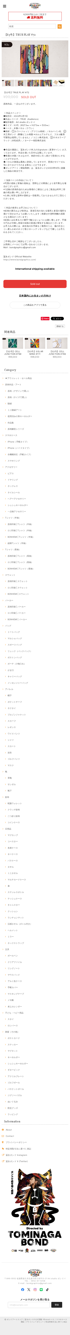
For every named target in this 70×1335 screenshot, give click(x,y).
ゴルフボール (14, 1082)
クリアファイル (15, 962)
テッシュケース (15, 898)
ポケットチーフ (15, 702)
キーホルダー (14, 1057)
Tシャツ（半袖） (13, 517)
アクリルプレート (16, 1076)
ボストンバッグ (15, 657)
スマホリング (14, 460)
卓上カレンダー (15, 1006)
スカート (12, 746)
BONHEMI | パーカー (17, 619)
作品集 (11, 422)
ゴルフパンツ (14, 759)
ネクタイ (12, 708)
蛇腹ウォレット (15, 803)
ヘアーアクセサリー (17, 498)
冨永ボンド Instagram (16, 1155)
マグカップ (13, 835)
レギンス (12, 727)
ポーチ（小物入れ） (17, 663)
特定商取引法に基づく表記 (18, 1148)
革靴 (10, 778)
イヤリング (13, 479)
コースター (13, 841)
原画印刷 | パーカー (17, 606)
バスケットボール (16, 1089)
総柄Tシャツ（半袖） (17, 543)
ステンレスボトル (16, 892)
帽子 (10, 695)
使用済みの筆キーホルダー (20, 416)
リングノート (14, 968)
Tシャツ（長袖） (13, 549)
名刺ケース (13, 848)
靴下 (10, 790)
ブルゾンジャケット (17, 714)
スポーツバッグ (15, 644)
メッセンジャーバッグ (18, 683)
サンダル (12, 784)
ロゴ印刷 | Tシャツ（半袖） (20, 530)
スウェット (10, 575)
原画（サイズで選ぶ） (18, 397)
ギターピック (14, 1070)
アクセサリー (11, 467)
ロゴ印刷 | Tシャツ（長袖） (20, 562)
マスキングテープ (16, 994)
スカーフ (12, 721)
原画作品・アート (13, 384)
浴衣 (10, 752)
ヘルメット (13, 930)
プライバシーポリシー (16, 1142)
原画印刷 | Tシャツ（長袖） (20, 556)
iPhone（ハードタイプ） (19, 448)
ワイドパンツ (14, 733)
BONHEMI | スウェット (18, 594)
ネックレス (13, 486)
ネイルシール (14, 492)
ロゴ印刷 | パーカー (17, 613)
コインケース (14, 822)
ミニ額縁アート (15, 410)
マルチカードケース (17, 879)
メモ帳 (11, 1000)
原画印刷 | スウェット (18, 581)
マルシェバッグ (15, 638)
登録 (57, 1304)
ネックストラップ (16, 943)
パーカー (9, 600)
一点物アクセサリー (17, 511)
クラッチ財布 (14, 809)
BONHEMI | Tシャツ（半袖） (21, 537)
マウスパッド (14, 975)
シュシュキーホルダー (18, 505)
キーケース (13, 854)
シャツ (11, 740)
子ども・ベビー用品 (14, 1013)
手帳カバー (13, 987)
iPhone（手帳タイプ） (18, 441)
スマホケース (11, 435)
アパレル (9, 689)
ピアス (11, 473)
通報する (60, 326)
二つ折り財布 (14, 816)
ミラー (11, 936)
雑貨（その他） (12, 1032)
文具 (7, 949)
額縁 (10, 403)
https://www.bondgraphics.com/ (19, 259)
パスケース (13, 860)
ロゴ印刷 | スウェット (18, 587)
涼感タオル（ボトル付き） (20, 924)
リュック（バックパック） (20, 651)
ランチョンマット (16, 917)
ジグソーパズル (15, 1095)
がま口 (11, 670)
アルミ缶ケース (15, 981)
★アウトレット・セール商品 (18, 378)
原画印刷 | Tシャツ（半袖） (20, 524)
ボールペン (13, 955)
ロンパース (13, 1025)
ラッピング (13, 1114)
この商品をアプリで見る (35, 305)
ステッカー (13, 1044)
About (9, 1129)
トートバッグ (14, 632)
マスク (11, 765)
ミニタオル (13, 873)
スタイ (11, 1019)
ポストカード (14, 1038)
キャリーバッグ (15, 676)
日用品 (8, 829)
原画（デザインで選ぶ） (19, 391)
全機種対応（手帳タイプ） (20, 454)
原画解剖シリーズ (16, 429)
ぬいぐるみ (13, 1101)
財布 (7, 797)
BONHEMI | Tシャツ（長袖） (21, 568)
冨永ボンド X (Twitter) (17, 1161)
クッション (13, 911)
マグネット (13, 1051)
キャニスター (14, 905)
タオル (11, 867)
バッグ (8, 625)
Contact (10, 1136)
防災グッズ (13, 1108)
